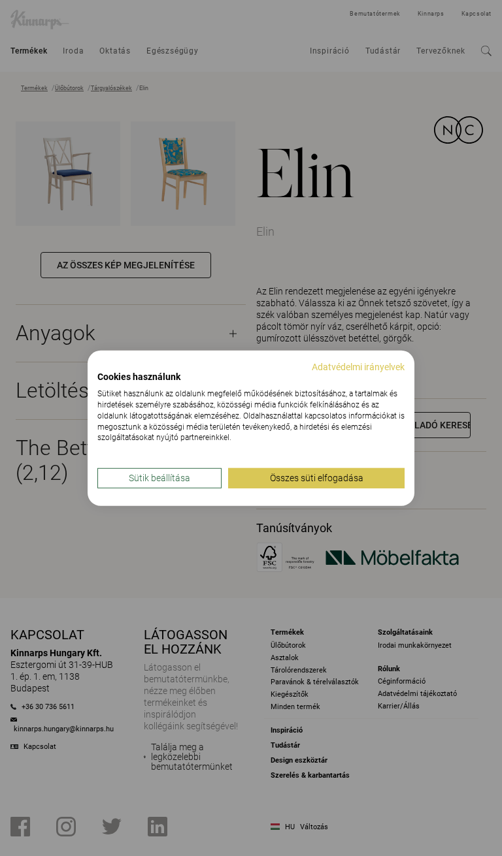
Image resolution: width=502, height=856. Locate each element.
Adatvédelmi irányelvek (358, 366)
